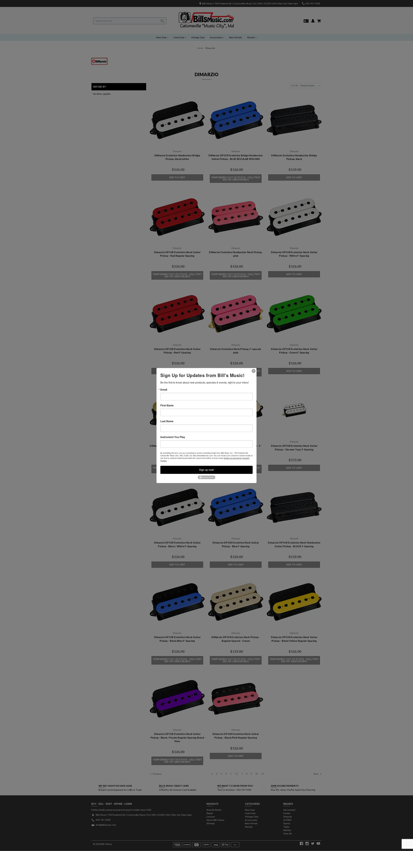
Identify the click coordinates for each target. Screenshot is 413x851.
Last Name (166, 421)
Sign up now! (206, 470)
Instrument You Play (172, 437)
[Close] (254, 371)
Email (163, 389)
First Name (167, 405)
